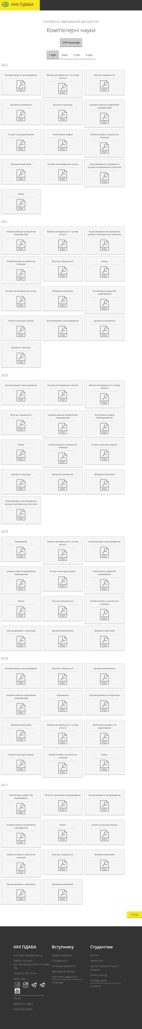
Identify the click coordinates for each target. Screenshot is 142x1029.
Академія (10, 16)
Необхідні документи (63, 966)
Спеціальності (60, 960)
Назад (134, 914)
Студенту (42, 16)
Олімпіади (57, 982)
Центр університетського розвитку (104, 967)
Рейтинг (94, 955)
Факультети (96, 960)
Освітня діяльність (63, 16)
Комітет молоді (98, 975)
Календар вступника (63, 971)
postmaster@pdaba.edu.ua (28, 955)
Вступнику (26, 16)
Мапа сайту (20, 978)
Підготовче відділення (64, 976)
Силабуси (95, 986)
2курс (64, 54)
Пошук (17, 998)
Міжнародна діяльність (118, 16)
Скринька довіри (23, 1009)
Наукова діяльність (89, 16)
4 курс (89, 54)
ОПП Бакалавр (71, 42)
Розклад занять (98, 980)
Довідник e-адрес (23, 1003)
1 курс (52, 54)
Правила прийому (62, 955)
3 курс (77, 54)
